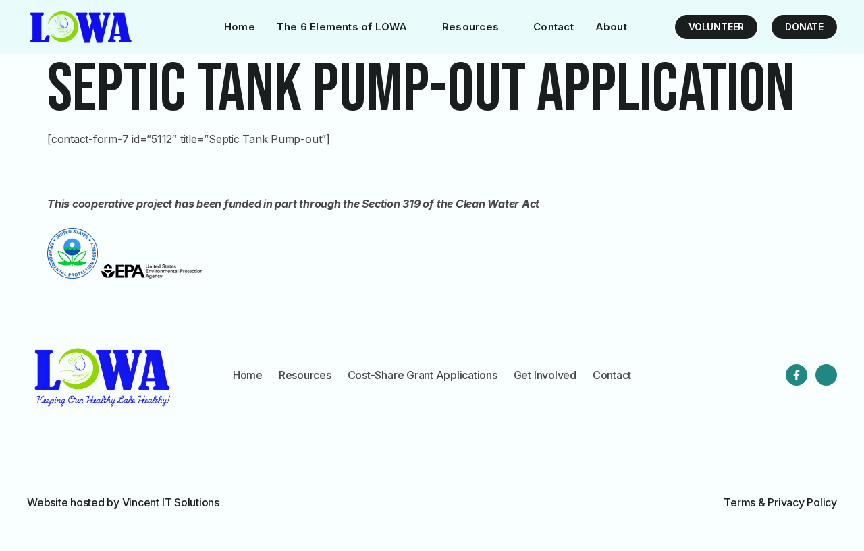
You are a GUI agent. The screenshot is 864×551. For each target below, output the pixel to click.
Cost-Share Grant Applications (422, 375)
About (611, 26)
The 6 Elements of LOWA (342, 26)
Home (239, 26)
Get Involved (545, 375)
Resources (470, 26)
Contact (553, 26)
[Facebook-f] (796, 375)
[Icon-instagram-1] (826, 375)
